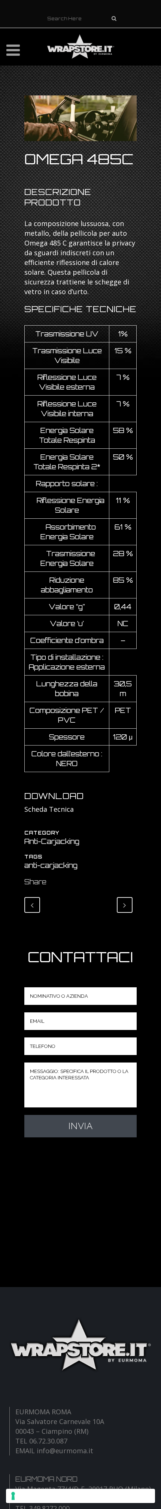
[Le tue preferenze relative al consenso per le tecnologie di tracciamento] (80, 1496)
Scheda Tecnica (49, 809)
